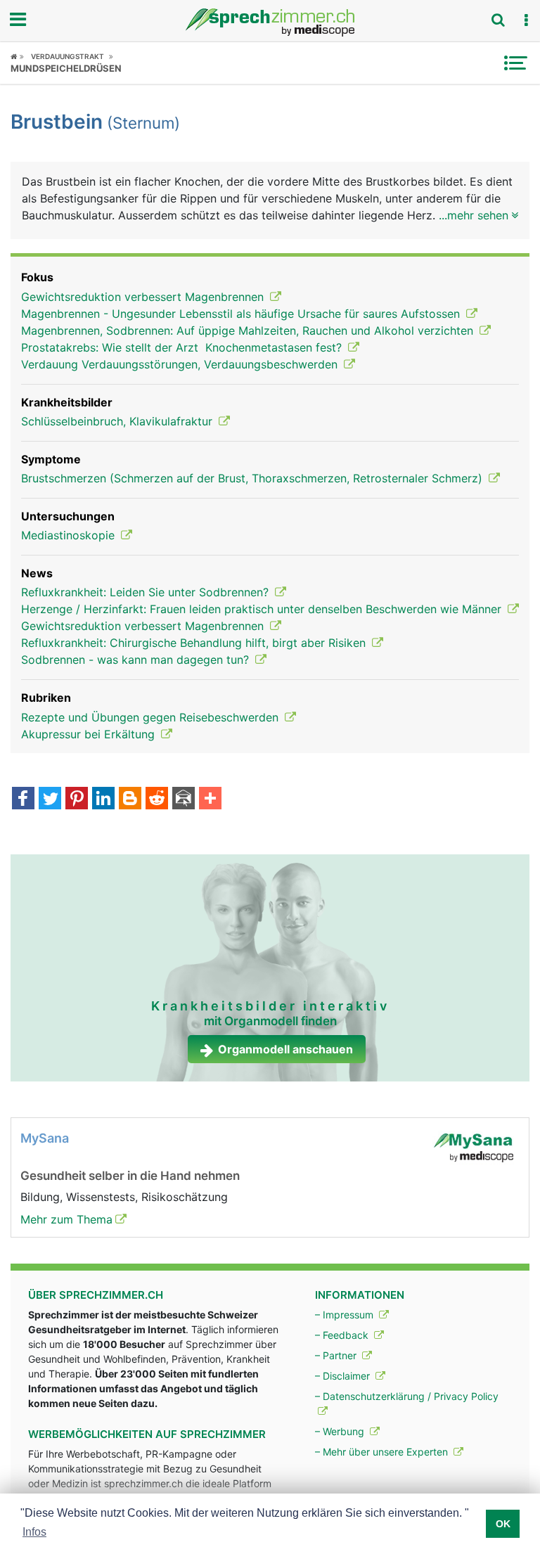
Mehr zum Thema (66, 1219)
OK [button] (503, 1523)
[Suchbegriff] (498, 20)
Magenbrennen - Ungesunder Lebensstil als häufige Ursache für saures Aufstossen (242, 314)
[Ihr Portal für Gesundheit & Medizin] (270, 22)
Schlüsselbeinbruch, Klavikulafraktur (118, 421)
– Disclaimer (344, 1376)
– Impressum (345, 1315)
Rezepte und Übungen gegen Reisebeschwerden (151, 717)
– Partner (337, 1355)
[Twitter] (50, 799)
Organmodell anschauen (285, 1049)
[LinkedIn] (103, 799)
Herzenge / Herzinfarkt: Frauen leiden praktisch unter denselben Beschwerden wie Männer (263, 609)
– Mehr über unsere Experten (383, 1452)
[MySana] (473, 1146)
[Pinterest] (76, 799)
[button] (526, 20)
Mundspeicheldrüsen (66, 68)
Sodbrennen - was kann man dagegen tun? (136, 660)
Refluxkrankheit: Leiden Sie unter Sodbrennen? (146, 592)
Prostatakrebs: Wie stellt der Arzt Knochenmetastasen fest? (183, 347)
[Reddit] (156, 799)
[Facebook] (23, 799)
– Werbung (341, 1431)
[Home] (17, 56)
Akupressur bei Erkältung (89, 734)
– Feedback (343, 1335)
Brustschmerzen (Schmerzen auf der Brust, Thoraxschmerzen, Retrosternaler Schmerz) (253, 478)
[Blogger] (130, 799)
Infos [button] (34, 1532)
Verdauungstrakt (67, 56)
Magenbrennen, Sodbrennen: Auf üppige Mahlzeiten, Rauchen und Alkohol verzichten (249, 330)
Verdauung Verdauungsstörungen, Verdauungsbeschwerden (181, 364)
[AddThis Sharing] (210, 799)
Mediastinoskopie (69, 535)
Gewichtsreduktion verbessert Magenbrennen (144, 297)
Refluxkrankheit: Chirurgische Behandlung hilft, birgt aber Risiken (195, 643)
